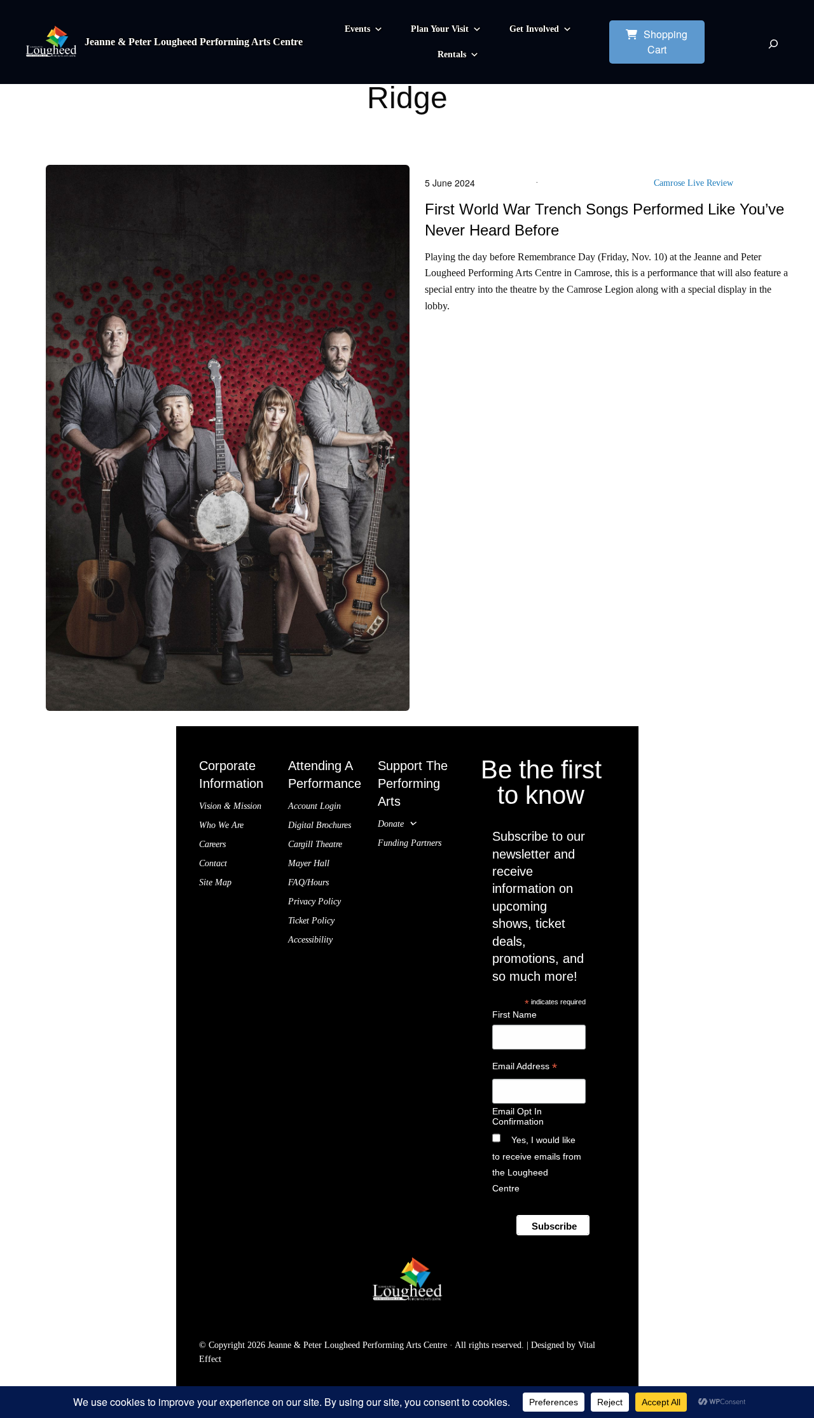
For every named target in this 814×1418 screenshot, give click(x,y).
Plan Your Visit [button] (440, 29)
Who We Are (221, 825)
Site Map (215, 882)
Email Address (524, 1067)
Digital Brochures (319, 825)
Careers (212, 844)
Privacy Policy (314, 901)
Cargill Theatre (315, 844)
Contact (213, 863)
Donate (391, 824)
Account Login (314, 806)
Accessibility (310, 939)
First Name (514, 1014)
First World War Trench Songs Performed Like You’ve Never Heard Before (604, 219)
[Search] (773, 44)
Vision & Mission (230, 806)
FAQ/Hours (308, 882)
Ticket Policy (311, 920)
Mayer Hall (308, 863)
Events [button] (357, 29)
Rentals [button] (452, 54)
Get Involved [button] (534, 29)
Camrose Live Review (693, 183)
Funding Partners (409, 843)
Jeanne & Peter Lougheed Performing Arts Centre (194, 41)
